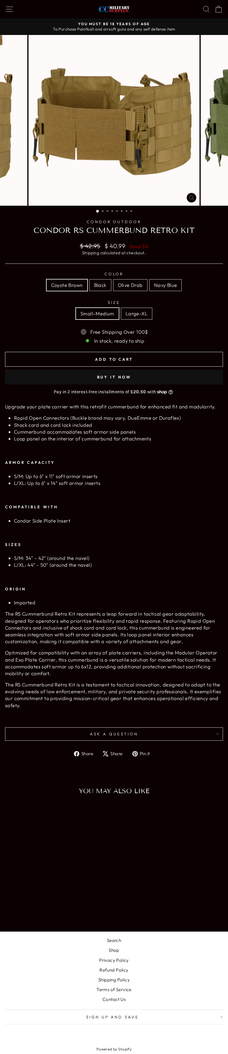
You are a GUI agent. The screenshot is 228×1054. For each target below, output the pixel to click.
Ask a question (114, 734)
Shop (114, 950)
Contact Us (114, 999)
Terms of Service (114, 989)
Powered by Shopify (114, 1049)
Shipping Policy (114, 980)
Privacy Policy (114, 960)
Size (114, 302)
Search (114, 940)
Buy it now (114, 377)
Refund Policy (113, 970)
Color (114, 274)
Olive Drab (130, 285)
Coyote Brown (67, 285)
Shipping (90, 252)
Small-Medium (97, 313)
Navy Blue (165, 285)
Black (100, 285)
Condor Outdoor (114, 221)
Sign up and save (112, 1017)
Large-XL (137, 313)
